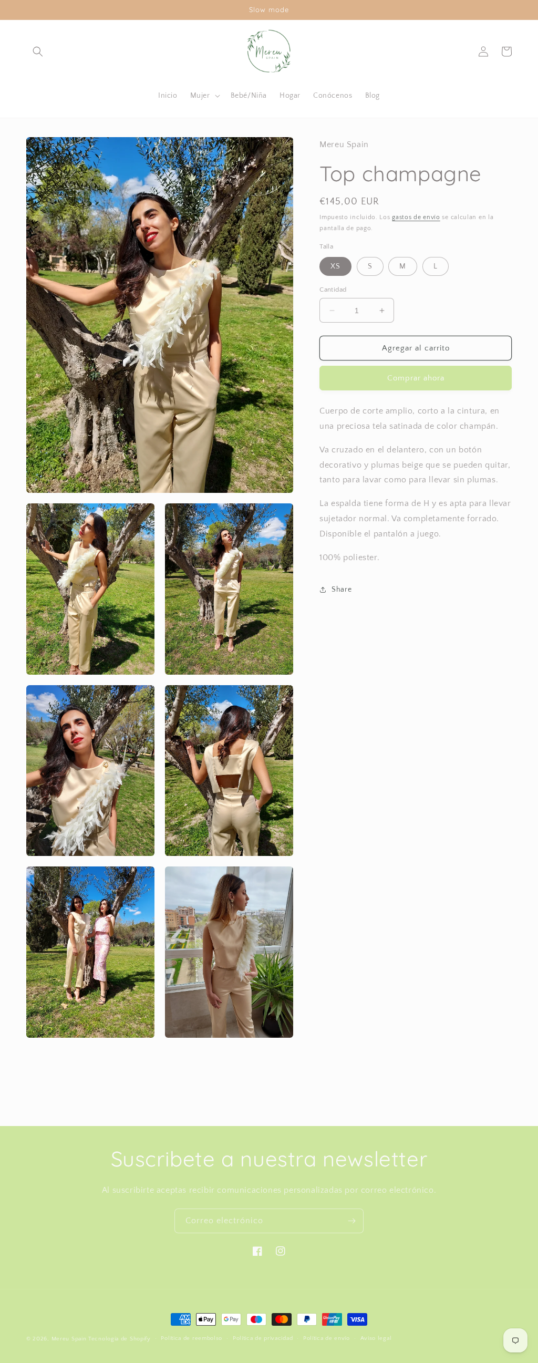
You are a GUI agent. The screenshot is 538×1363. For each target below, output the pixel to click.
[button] (37, 51)
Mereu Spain (69, 1339)
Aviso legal (376, 1338)
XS (335, 266)
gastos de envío (416, 217)
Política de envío (326, 1338)
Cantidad (332, 289)
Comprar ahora (415, 378)
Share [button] (341, 589)
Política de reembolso (191, 1338)
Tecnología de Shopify (119, 1339)
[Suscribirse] (351, 1221)
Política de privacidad (263, 1338)
